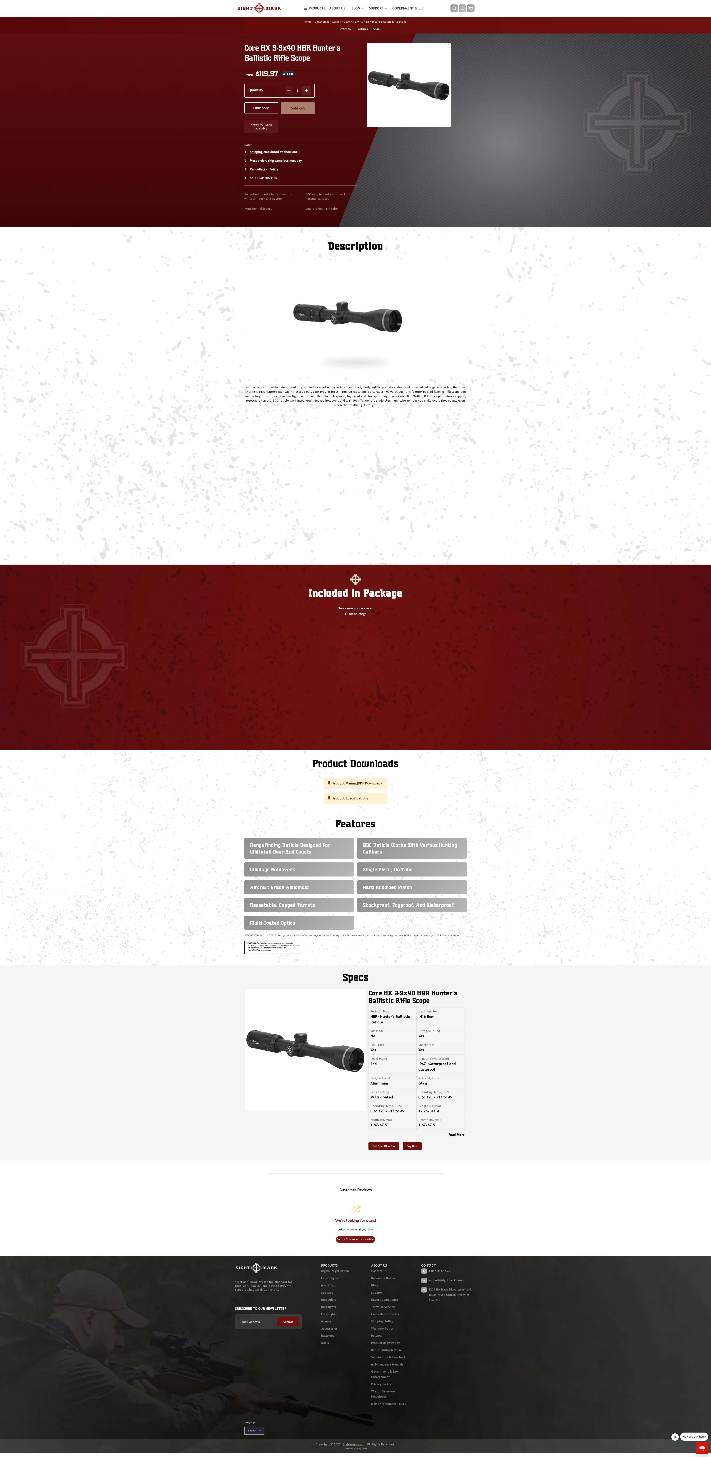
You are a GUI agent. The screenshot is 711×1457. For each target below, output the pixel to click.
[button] (315, 8)
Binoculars (328, 1299)
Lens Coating (379, 1092)
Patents (376, 1335)
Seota (364, 1449)
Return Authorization (386, 1350)
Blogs (375, 1285)
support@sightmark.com (446, 1280)
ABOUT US (379, 1265)
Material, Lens (428, 1078)
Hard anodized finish (387, 887)
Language (249, 1422)
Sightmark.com (353, 1444)
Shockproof (426, 1045)
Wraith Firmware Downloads (383, 1394)
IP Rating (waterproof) (434, 1058)
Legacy (336, 21)
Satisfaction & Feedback (388, 1357)
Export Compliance (384, 1299)
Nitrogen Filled (429, 1031)
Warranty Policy (382, 1328)
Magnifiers (328, 1285)
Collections (322, 21)
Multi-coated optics (272, 923)
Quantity (255, 90)
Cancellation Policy (264, 169)
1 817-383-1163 (439, 1271)
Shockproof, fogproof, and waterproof (408, 905)
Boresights (328, 1307)
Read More (456, 1135)
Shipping (256, 152)
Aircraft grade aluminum (279, 887)
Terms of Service (383, 1307)
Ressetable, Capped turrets (282, 905)
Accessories (329, 1328)
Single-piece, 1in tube (322, 208)
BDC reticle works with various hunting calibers (328, 196)
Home (308, 21)
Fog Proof (377, 1045)
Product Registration (385, 1343)
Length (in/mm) (429, 1106)
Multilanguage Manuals (387, 1364)
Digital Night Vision (335, 1271)
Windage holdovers (258, 208)
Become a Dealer (383, 1278)
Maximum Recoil (429, 1011)
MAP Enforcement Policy (388, 1404)
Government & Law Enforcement (385, 1374)
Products (317, 8)
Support (376, 1292)
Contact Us (379, 1271)
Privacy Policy (381, 1384)
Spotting (327, 1292)
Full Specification (384, 1146)
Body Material (380, 1078)
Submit (288, 1322)
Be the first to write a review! (355, 1239)
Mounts (326, 1321)
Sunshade (377, 1031)
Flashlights (328, 1314)
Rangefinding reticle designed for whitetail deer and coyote (268, 196)
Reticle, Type (379, 1011)
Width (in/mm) (381, 1120)
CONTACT (428, 1265)
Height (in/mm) (429, 1120)
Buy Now (412, 1146)
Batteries (327, 1335)
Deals (325, 1343)
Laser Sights (329, 1278)
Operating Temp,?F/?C (434, 1092)
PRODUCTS (329, 1265)
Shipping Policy (382, 1321)
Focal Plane (378, 1058)
